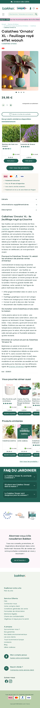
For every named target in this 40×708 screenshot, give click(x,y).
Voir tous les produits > (20, 168)
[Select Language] (25, 9)
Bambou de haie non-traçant (10, 145)
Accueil (4, 24)
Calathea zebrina (9, 441)
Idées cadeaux (9, 647)
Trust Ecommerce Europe (14, 640)
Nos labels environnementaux (15, 634)
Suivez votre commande (19, 658)
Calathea (33, 26)
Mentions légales (10, 614)
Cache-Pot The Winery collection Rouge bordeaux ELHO (24, 402)
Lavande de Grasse (28, 144)
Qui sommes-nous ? (12, 629)
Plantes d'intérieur (13, 24)
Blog (5, 645)
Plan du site (8, 591)
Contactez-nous (10, 604)
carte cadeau (22, 441)
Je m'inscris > (20, 560)
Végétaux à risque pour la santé (16, 619)
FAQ (5, 601)
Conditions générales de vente (16, 609)
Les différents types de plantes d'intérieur (16, 26)
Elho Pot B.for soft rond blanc (9, 400)
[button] (2, 14)
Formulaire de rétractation (14, 611)
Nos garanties (9, 632)
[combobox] (23, 14)
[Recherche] (36, 14)
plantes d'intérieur (16, 367)
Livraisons (7, 642)
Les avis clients (10, 637)
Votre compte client (12, 606)
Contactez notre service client (22, 670)
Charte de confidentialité (14, 616)
